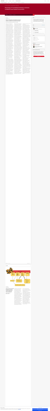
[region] (25, 408)
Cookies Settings (40, 407)
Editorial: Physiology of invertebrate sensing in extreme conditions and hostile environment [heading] (13, 20)
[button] (11, 15)
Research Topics (17, 5)
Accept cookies (40, 410)
